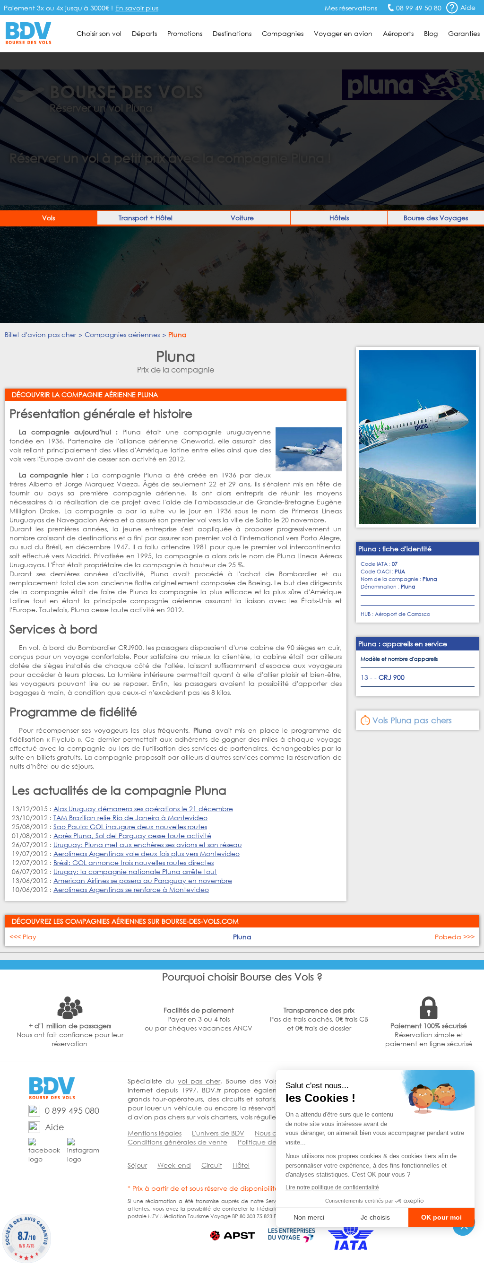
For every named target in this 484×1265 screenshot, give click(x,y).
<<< (22, 936)
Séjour (137, 1165)
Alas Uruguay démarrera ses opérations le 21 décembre (143, 808)
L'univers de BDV (218, 1132)
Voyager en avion (343, 33)
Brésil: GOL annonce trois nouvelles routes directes (133, 862)
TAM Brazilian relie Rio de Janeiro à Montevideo (130, 817)
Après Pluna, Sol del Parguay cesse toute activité (132, 835)
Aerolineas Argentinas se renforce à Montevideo (131, 889)
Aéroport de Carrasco (402, 614)
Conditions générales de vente (177, 1141)
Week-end (174, 1165)
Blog (431, 33)
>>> (455, 936)
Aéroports (398, 33)
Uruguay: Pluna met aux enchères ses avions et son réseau (147, 844)
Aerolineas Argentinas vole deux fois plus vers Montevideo (146, 853)
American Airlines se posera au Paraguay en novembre (142, 880)
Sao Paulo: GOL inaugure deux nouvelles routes (130, 826)
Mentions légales (155, 1132)
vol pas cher (199, 1080)
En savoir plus (136, 7)
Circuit (211, 1165)
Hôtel (241, 1165)
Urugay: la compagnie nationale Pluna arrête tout (135, 871)
